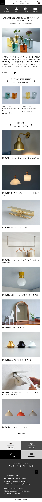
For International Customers (12, 493)
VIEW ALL (21, 433)
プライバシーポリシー (17, 489)
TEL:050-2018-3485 (11, 476)
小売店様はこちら (25, 491)
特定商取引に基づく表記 (11, 491)
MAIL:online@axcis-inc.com (15, 478)
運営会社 (6, 489)
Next (41, 9)
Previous (1, 9)
